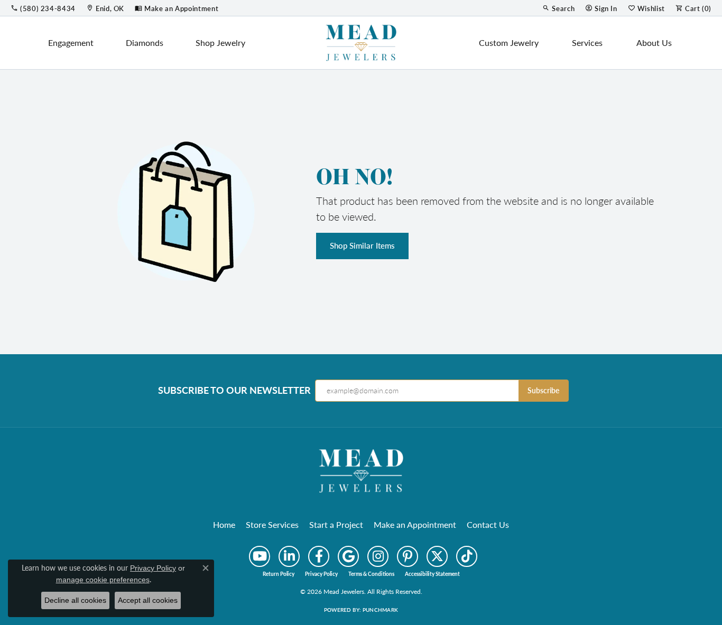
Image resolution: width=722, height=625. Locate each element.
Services (587, 42)
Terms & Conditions (371, 573)
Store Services (272, 524)
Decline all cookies (75, 600)
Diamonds (144, 42)
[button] (558, 8)
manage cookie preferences (103, 579)
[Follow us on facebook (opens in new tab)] (318, 556)
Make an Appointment (415, 524)
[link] (43, 8)
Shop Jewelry (220, 42)
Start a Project (336, 524)
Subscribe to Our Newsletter (234, 390)
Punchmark (380, 609)
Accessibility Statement (432, 573)
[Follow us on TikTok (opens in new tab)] (466, 556)
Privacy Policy (321, 573)
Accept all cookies (148, 600)
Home (224, 524)
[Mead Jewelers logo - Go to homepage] (361, 42)
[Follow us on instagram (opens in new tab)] (377, 556)
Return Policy (278, 573)
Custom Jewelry (509, 42)
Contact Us (488, 524)
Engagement (71, 42)
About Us (654, 42)
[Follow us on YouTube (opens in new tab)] (259, 556)
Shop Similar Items (362, 245)
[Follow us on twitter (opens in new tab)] (437, 556)
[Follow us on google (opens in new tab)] (348, 556)
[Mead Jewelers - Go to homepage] (361, 469)
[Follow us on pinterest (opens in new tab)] (407, 556)
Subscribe (543, 390)
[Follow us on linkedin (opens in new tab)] (289, 556)
